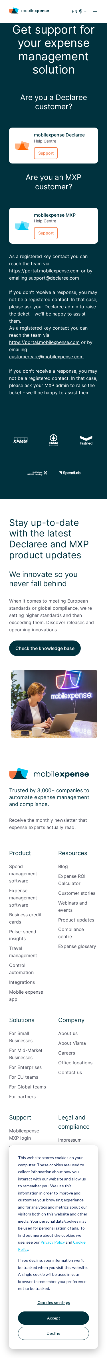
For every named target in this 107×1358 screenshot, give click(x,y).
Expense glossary (77, 946)
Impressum (70, 1140)
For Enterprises (25, 1067)
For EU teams (23, 1077)
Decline (53, 1333)
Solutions (22, 1020)
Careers (66, 1053)
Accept (53, 1317)
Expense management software (23, 898)
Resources (72, 853)
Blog (63, 866)
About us (68, 1033)
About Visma (72, 1043)
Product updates (76, 920)
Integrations (22, 982)
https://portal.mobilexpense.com (44, 271)
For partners (22, 1096)
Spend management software (23, 873)
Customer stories (76, 893)
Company (71, 1020)
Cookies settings (53, 1302)
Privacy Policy (53, 1242)
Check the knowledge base (44, 648)
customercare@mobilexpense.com (46, 356)
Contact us (70, 1072)
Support (46, 153)
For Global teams (27, 1087)
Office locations (75, 1062)
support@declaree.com (54, 278)
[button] (95, 11)
